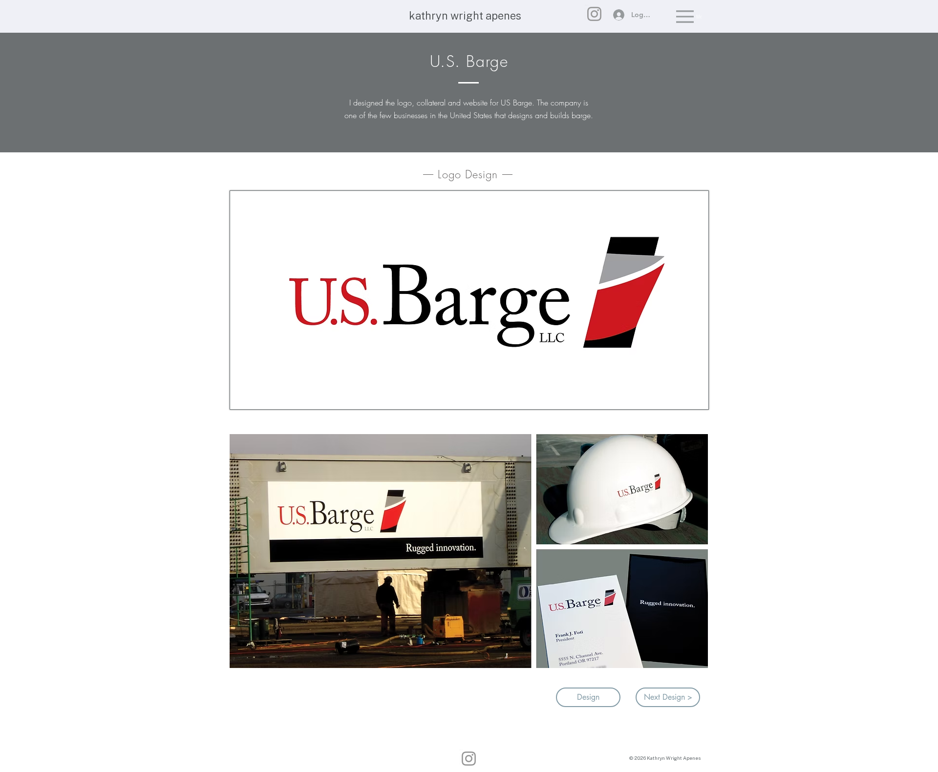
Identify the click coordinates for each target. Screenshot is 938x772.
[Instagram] (594, 13)
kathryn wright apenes (465, 15)
